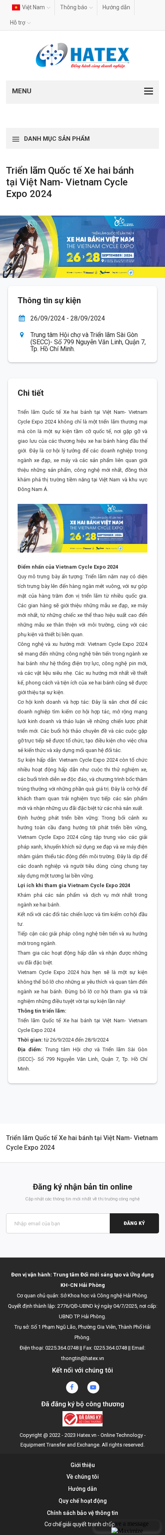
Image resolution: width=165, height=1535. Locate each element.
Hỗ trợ (17, 22)
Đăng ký (134, 1223)
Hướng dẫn (116, 7)
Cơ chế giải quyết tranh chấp (79, 1524)
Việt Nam (33, 7)
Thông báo (73, 7)
